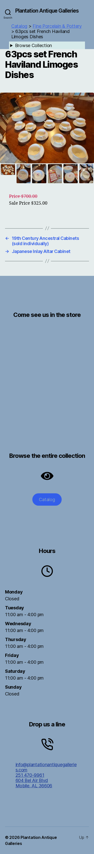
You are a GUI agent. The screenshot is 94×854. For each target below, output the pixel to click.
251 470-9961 (30, 775)
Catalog (47, 499)
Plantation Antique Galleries (47, 10)
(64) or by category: (43, 46)
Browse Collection (33, 45)
